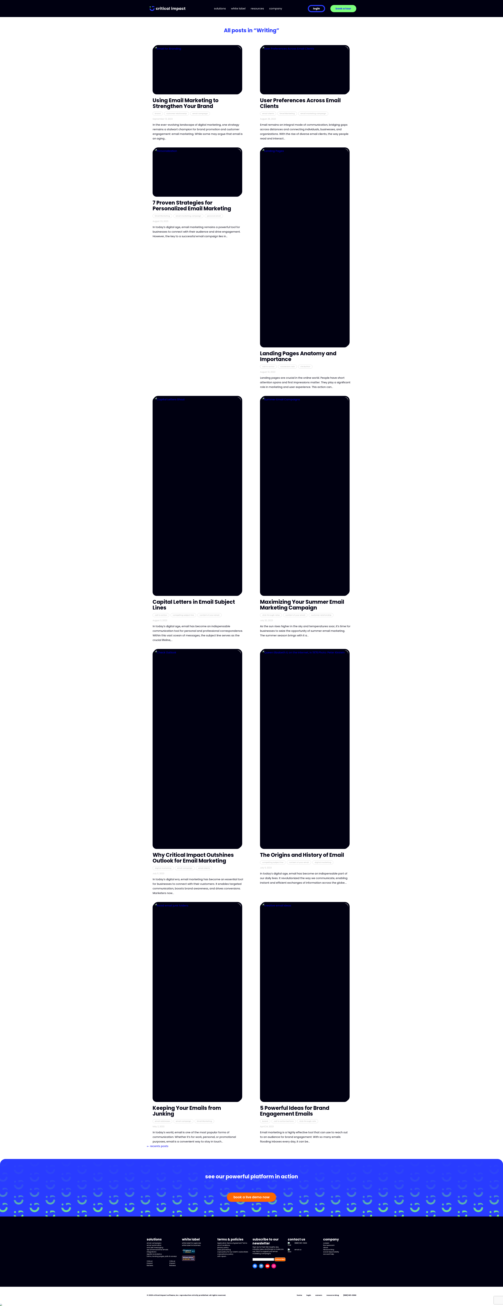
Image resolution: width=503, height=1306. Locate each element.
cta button (305, 366)
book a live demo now (251, 1197)
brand (158, 113)
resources (257, 8)
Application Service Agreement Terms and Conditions (232, 1244)
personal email (214, 216)
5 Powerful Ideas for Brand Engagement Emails (294, 1110)
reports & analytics (154, 1254)
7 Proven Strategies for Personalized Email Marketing (192, 205)
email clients (268, 113)
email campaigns (154, 1243)
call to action (268, 366)
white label (238, 8)
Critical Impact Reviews (150, 1263)
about (325, 1247)
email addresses (162, 1121)
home (299, 1295)
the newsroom (329, 1245)
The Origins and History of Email (302, 855)
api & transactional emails (157, 1249)
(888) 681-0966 (300, 1243)
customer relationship (176, 113)
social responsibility (331, 1252)
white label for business (191, 1245)
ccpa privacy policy (225, 1254)
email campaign (200, 113)
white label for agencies (191, 1243)
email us (297, 1249)
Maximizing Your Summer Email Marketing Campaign (302, 604)
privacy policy (223, 1247)
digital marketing (163, 868)
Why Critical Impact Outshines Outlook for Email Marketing (193, 857)
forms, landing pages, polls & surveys (162, 1256)
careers (326, 1243)
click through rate (307, 1121)
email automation (154, 1245)
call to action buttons (284, 1121)
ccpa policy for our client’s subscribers (232, 1252)
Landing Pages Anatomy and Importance (298, 356)
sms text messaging (155, 1247)
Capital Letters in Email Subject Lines (194, 604)
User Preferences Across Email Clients (300, 103)
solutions (220, 8)
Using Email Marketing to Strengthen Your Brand (185, 103)
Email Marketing (287, 113)
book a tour (343, 8)
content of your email (209, 615)
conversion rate (287, 366)
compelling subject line (183, 615)
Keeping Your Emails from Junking (187, 1110)
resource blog (328, 1249)
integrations (151, 1252)
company (275, 8)
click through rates (271, 615)
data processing (224, 1249)
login (316, 8)
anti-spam (221, 1256)
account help (328, 1254)
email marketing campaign (313, 113)
